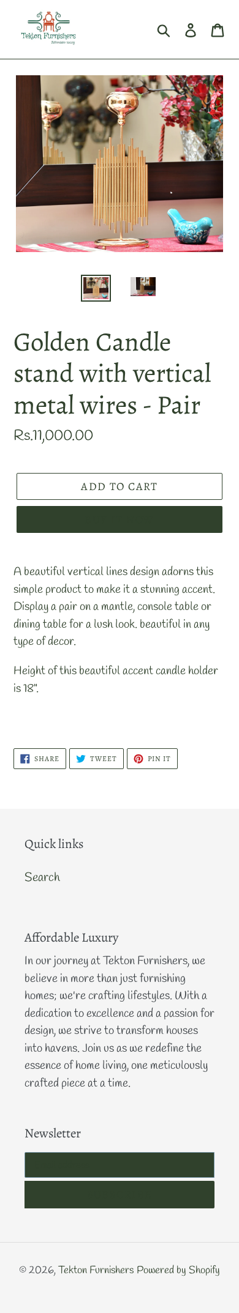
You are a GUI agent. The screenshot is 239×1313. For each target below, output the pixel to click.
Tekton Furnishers (96, 1270)
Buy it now (119, 519)
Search (42, 877)
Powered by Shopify (178, 1270)
